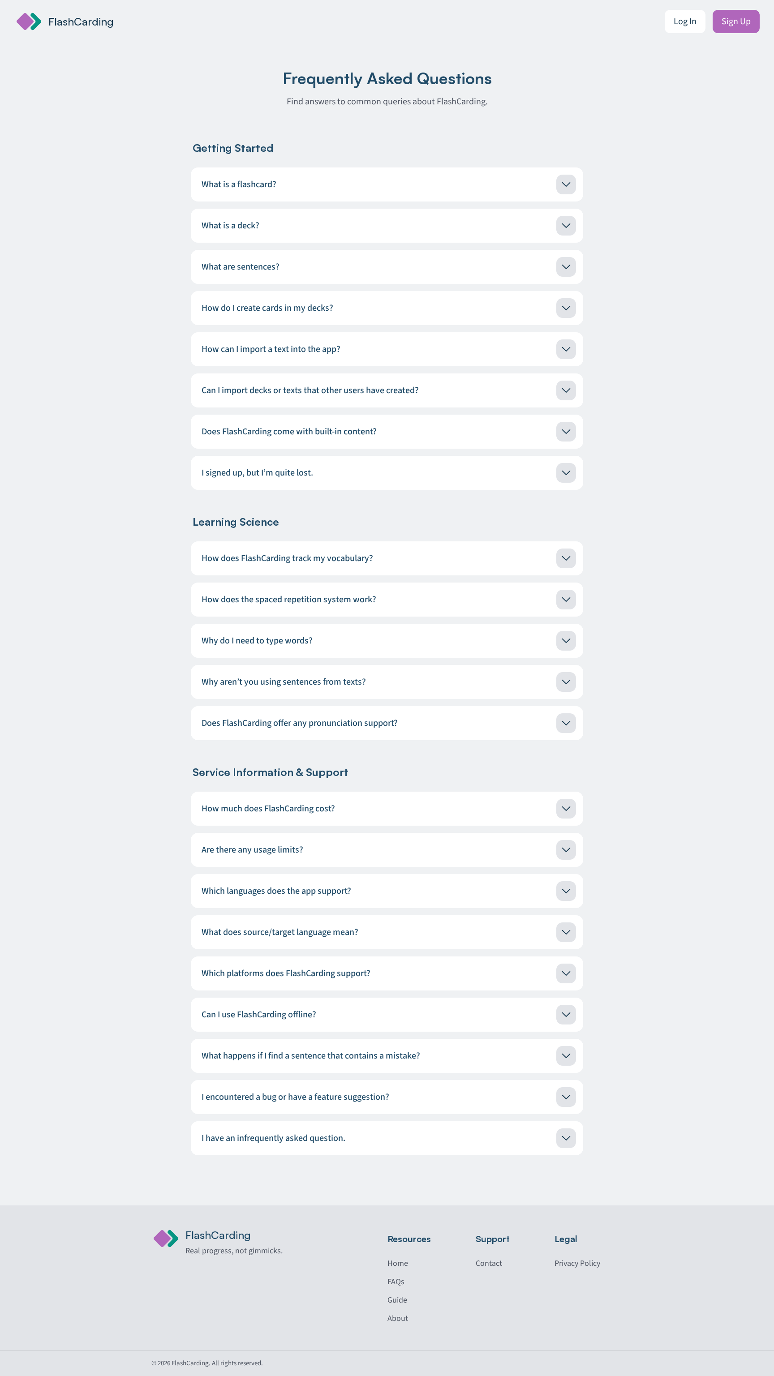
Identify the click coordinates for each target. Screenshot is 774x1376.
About (397, 1318)
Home (397, 1263)
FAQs (395, 1281)
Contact (489, 1263)
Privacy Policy (577, 1263)
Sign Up (736, 21)
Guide (397, 1300)
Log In (685, 21)
